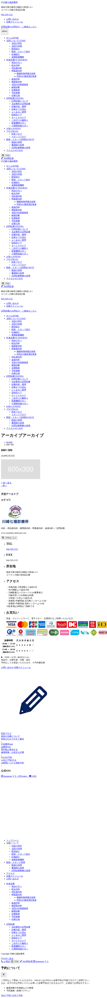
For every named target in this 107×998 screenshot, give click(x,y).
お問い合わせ (12, 879)
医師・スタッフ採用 (20, 139)
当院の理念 (16, 43)
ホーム (12, 38)
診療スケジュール (14, 876)
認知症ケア (16, 115)
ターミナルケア (18, 117)
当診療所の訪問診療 (20, 104)
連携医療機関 (17, 57)
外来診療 (17, 60)
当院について (16, 40)
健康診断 (15, 87)
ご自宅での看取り (19, 120)
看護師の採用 (17, 145)
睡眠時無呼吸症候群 (26, 73)
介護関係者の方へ (19, 126)
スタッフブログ (18, 137)
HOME (9, 442)
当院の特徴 (16, 46)
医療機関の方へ (18, 123)
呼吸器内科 (16, 71)
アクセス (14, 150)
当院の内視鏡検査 (19, 84)
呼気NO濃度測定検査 (27, 76)
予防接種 (15, 93)
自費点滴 (15, 95)
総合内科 (15, 65)
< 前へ (4, 485)
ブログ (12, 131)
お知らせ (13, 128)
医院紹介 (15, 49)
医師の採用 (16, 142)
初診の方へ (16, 62)
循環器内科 (16, 82)
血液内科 (15, 79)
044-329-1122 (7, 14)
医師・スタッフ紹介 (20, 51)
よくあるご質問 (18, 112)
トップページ (12, 840)
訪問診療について (19, 101)
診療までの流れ (18, 109)
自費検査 (15, 90)
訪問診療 (15, 98)
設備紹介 (15, 54)
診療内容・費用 (18, 106)
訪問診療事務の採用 (20, 148)
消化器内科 (16, 68)
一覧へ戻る (6, 483)
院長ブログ (16, 134)
